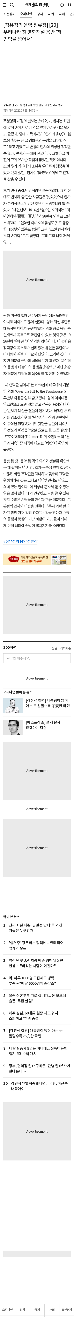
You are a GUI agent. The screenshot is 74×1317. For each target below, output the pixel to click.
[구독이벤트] (37, 559)
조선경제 (67, 1310)
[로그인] (69, 4)
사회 (51, 1310)
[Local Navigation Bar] (4, 4)
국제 (37, 1310)
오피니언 (7, 1310)
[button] (4, 4)
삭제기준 (65, 648)
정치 (22, 1310)
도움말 (53, 648)
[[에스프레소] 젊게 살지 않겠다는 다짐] (13, 727)
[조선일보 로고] (37, 4)
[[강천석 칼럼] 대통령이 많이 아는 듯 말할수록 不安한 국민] (13, 705)
